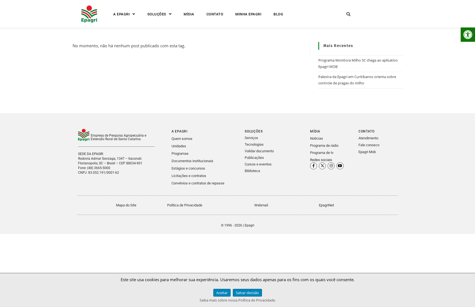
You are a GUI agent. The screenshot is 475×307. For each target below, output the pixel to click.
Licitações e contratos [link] (189, 176)
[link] (468, 34)
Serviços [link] (251, 138)
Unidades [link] (179, 146)
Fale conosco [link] (368, 145)
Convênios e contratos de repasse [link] (198, 183)
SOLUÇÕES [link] (156, 14)
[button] (124, 14)
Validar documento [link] (259, 151)
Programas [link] (180, 153)
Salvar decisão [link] (247, 292)
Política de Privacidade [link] (184, 205)
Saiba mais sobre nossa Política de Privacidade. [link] (238, 300)
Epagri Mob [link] (367, 152)
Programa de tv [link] (321, 153)
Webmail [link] (261, 205)
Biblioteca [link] (252, 171)
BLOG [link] (278, 14)
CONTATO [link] (214, 14)
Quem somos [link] (182, 139)
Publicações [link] (254, 158)
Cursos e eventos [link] (258, 164)
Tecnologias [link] (254, 144)
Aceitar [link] (222, 292)
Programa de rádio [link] (324, 145)
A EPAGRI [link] (121, 14)
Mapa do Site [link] (126, 205)
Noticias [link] (316, 138)
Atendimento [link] (368, 138)
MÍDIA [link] (189, 14)
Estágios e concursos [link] (188, 168)
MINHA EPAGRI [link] (248, 14)
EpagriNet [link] (326, 205)
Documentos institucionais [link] (192, 161)
